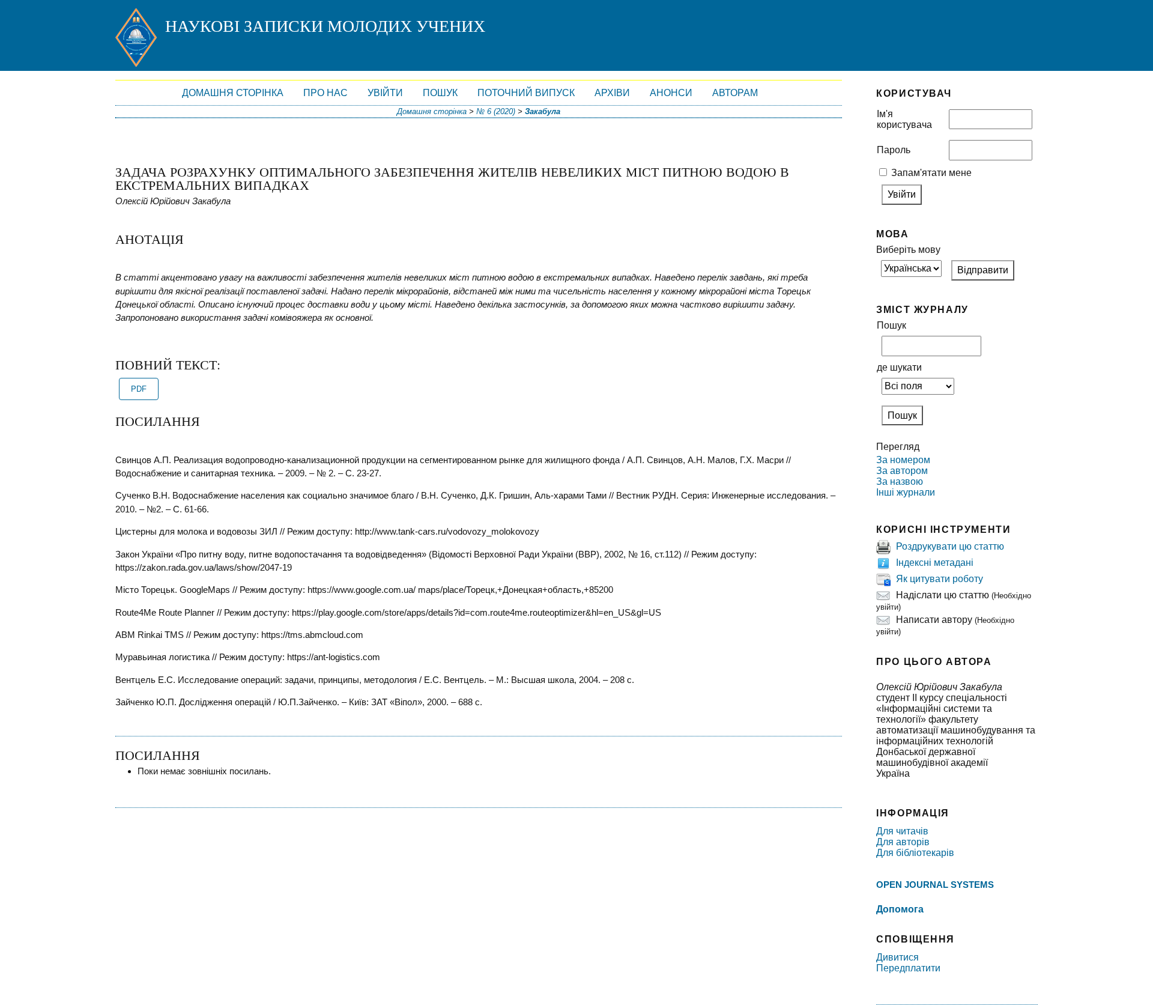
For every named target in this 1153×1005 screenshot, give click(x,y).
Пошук (440, 93)
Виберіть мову (908, 249)
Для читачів (902, 831)
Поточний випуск (526, 93)
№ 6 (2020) (495, 111)
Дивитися (897, 957)
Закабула (542, 111)
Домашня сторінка (232, 93)
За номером (903, 460)
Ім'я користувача (904, 119)
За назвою (899, 481)
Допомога (900, 909)
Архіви (612, 93)
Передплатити (908, 968)
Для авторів (903, 842)
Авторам (735, 93)
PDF (139, 389)
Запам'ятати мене (931, 173)
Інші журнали (905, 492)
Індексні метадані (934, 562)
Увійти (385, 93)
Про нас (325, 93)
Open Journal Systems (935, 884)
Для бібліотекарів (915, 853)
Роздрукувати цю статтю (950, 546)
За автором (902, 471)
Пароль (893, 150)
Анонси (671, 93)
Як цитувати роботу (939, 579)
